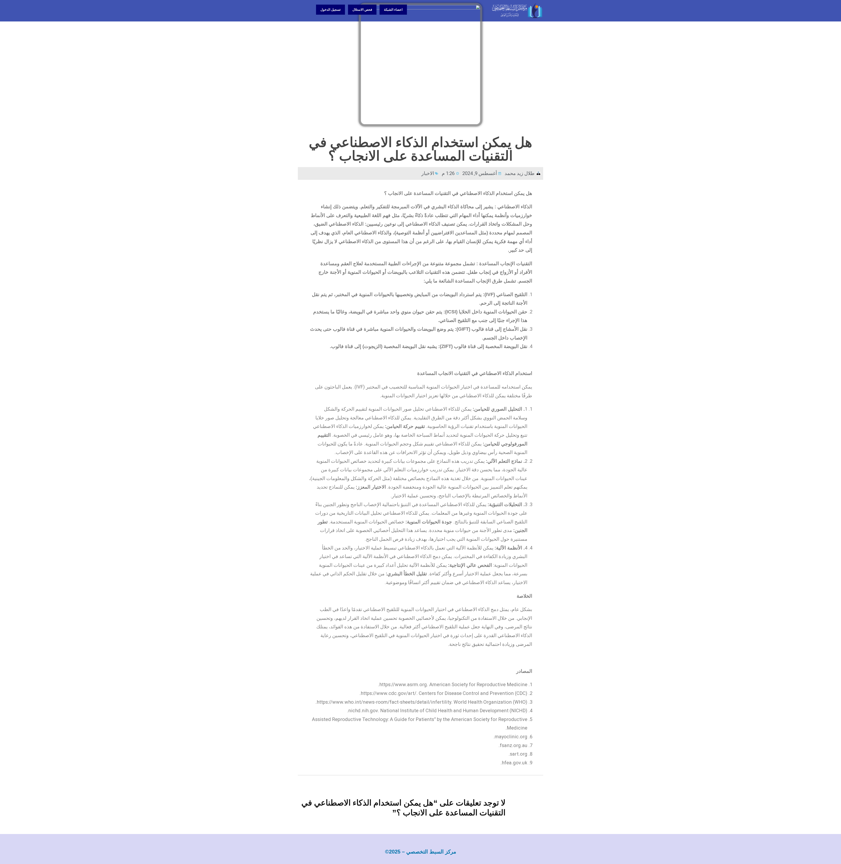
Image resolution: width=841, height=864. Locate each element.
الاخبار (427, 173)
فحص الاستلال (362, 9)
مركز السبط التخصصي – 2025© (420, 852)
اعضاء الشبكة (393, 9)
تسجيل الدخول (330, 9)
